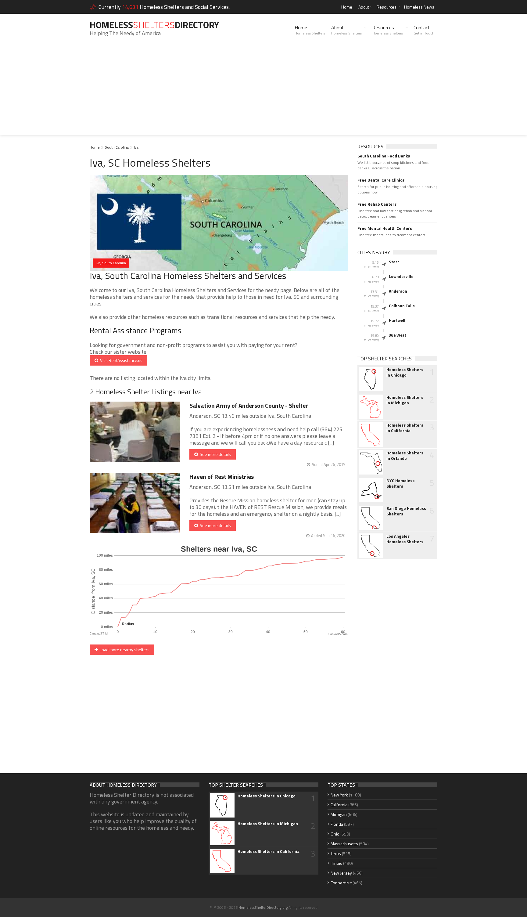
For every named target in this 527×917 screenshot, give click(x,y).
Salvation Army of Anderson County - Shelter (248, 405)
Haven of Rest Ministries (221, 476)
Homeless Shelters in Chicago (404, 372)
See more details (214, 454)
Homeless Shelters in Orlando (404, 455)
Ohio (335, 834)
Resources (386, 7)
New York (339, 795)
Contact (424, 30)
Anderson (398, 291)
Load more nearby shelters (123, 649)
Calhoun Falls (402, 306)
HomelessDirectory (154, 25)
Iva (136, 147)
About (363, 7)
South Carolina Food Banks (383, 156)
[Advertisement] (263, 92)
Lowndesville (401, 276)
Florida (337, 824)
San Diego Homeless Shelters (406, 511)
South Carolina (117, 147)
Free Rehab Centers (376, 204)
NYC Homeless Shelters (400, 483)
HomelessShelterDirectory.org (263, 907)
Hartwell (397, 320)
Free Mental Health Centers (384, 228)
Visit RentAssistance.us (120, 360)
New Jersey (341, 873)
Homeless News (419, 7)
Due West (397, 335)
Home (346, 7)
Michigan (339, 814)
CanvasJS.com (338, 634)
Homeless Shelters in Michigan (404, 400)
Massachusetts (344, 843)
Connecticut (341, 882)
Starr (394, 262)
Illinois (336, 863)
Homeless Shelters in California (404, 427)
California (339, 804)
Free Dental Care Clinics (380, 180)
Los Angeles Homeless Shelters (404, 538)
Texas (336, 853)
